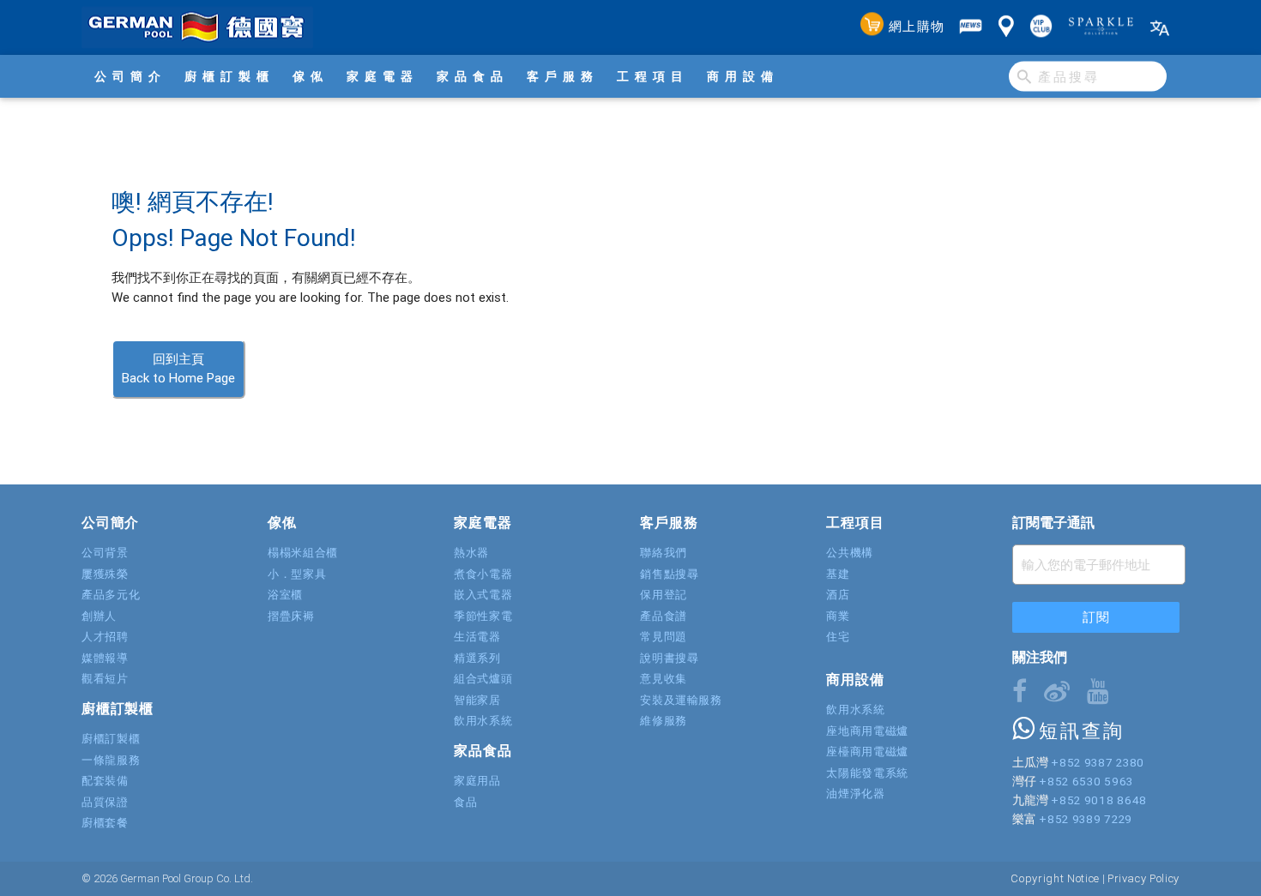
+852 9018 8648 (1098, 800)
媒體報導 (105, 658)
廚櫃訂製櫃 (229, 76)
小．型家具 (297, 574)
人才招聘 (105, 636)
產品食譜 (663, 616)
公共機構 (849, 552)
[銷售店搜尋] (1006, 27)
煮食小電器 (483, 574)
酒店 (837, 594)
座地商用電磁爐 (867, 731)
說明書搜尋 (669, 658)
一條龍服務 (110, 760)
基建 (837, 574)
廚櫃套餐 (105, 822)
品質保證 (105, 802)
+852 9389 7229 (1085, 819)
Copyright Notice (1055, 878)
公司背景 (105, 552)
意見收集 (663, 678)
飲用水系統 (483, 720)
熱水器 (471, 552)
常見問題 (663, 636)
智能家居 (477, 700)
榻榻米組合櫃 (303, 552)
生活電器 (477, 636)
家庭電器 (383, 76)
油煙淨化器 (855, 793)
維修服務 (663, 720)
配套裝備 (105, 780)
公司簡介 (130, 76)
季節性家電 (483, 616)
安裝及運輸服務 (681, 700)
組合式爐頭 (483, 678)
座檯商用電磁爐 (867, 751)
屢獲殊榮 (105, 574)
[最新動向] (971, 27)
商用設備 (743, 76)
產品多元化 (110, 594)
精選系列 (477, 658)
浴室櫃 (285, 594)
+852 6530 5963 (1085, 781)
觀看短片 (105, 678)
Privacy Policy (1143, 878)
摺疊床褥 (291, 616)
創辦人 (99, 616)
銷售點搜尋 (669, 574)
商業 (837, 616)
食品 (465, 802)
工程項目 (653, 76)
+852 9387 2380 (1097, 762)
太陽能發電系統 (867, 773)
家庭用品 (477, 780)
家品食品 (473, 76)
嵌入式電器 (483, 594)
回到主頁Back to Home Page (178, 369)
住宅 (837, 636)
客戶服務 (563, 76)
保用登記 (663, 594)
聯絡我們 (663, 552)
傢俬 (311, 76)
